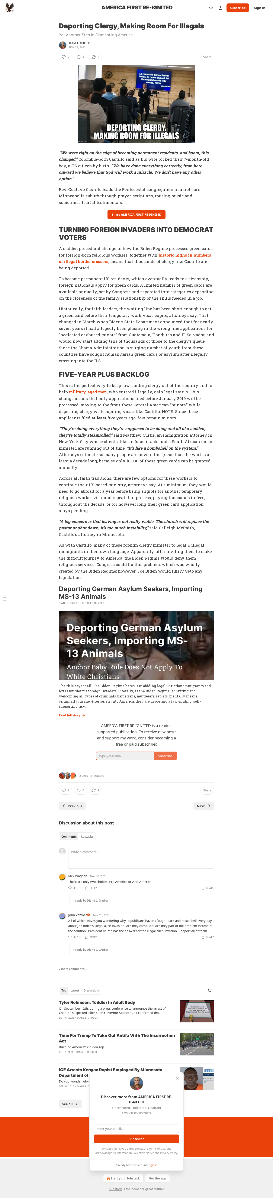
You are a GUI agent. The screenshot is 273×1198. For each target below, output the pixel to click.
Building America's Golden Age (82, 1047)
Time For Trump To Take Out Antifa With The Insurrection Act (117, 1038)
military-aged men (88, 391)
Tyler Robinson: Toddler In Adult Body (97, 1002)
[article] (136, 1013)
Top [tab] (63, 990)
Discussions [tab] (92, 990)
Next (201, 806)
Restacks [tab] (87, 837)
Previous (75, 806)
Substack (115, 1189)
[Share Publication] (220, 7)
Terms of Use (157, 1148)
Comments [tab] (69, 837)
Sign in (259, 8)
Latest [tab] (75, 990)
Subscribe (238, 8)
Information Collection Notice (135, 1153)
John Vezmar (77, 915)
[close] (177, 1078)
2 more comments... (73, 969)
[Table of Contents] (5, 599)
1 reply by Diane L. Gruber (91, 900)
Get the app (157, 1178)
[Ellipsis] (212, 875)
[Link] (52, 233)
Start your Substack (125, 1178)
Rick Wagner (77, 876)
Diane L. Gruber (79, 43)
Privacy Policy (168, 1153)
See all (67, 1104)
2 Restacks (97, 776)
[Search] (211, 7)
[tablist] (77, 836)
